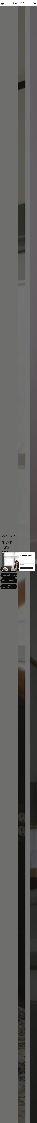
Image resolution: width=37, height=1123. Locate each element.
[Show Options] (33, 565)
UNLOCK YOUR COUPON (27, 567)
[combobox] (26, 565)
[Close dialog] (34, 552)
